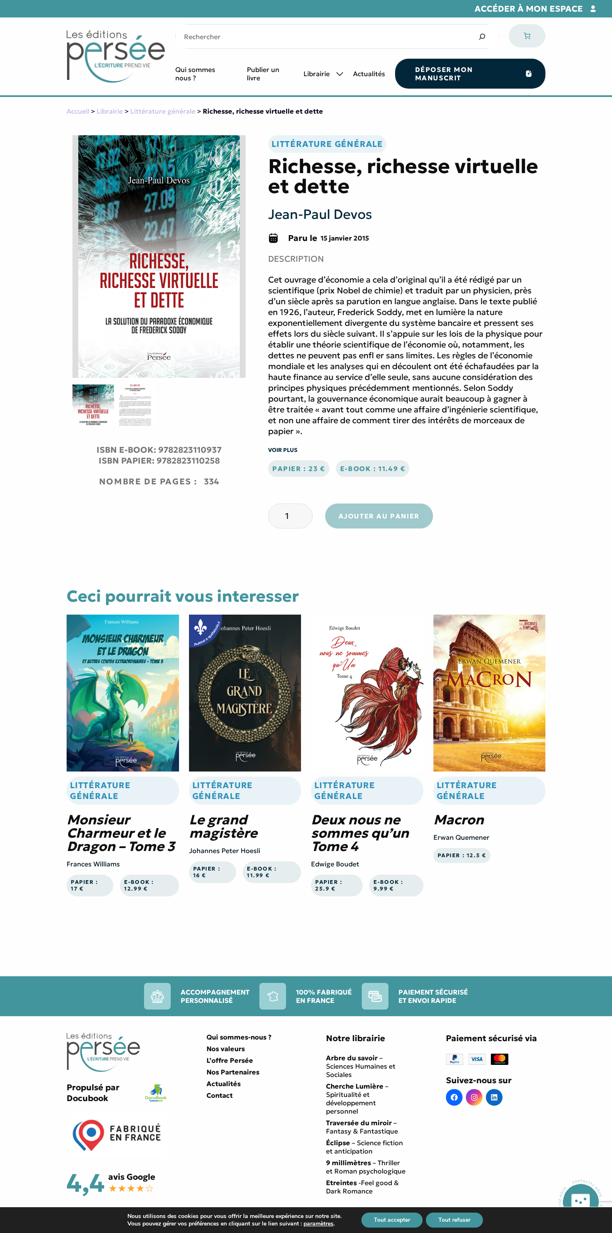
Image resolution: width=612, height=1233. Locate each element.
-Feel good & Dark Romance (362, 1186)
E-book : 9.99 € (388, 885)
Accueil (78, 111)
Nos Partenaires (232, 1072)
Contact (219, 1095)
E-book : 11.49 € (373, 468)
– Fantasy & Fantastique (362, 1127)
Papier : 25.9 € (329, 885)
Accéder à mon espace (529, 8)
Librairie (317, 73)
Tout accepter (392, 1220)
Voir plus (283, 450)
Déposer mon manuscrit (444, 73)
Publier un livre (263, 73)
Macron (458, 819)
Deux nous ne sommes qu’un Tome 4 (360, 833)
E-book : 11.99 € (262, 872)
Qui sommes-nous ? (238, 1037)
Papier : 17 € (84, 885)
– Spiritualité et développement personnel (357, 1098)
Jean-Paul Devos (320, 214)
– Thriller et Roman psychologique (366, 1167)
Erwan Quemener (461, 837)
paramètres (318, 1224)
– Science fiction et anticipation (364, 1147)
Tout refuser (454, 1220)
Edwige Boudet (335, 864)
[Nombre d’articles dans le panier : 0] (527, 35)
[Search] (482, 36)
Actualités (369, 73)
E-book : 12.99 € (139, 885)
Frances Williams (93, 864)
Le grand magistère (223, 826)
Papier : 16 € (207, 872)
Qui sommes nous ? (195, 73)
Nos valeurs (225, 1048)
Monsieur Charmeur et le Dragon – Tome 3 (121, 833)
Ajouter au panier (379, 516)
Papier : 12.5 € (462, 855)
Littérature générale (162, 111)
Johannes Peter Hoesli (224, 850)
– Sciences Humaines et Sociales (361, 1066)
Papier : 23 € (298, 468)
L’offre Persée (229, 1060)
